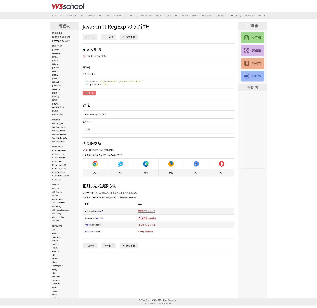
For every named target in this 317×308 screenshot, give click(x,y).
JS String (55, 96)
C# (137, 15)
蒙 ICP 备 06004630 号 (170, 300)
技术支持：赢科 (156, 300)
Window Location (59, 134)
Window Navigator (60, 138)
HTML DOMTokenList (60, 176)
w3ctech (162, 303)
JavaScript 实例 (252, 50)
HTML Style (56, 179)
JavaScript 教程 (252, 76)
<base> (55, 258)
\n (108, 37)
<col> (54, 294)
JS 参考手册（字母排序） (62, 40)
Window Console (59, 127)
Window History (58, 131)
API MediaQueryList (60, 210)
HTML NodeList (58, 172)
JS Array (55, 50)
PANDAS (195, 15)
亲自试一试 (89, 93)
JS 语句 (55, 111)
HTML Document (59, 150)
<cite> (54, 287)
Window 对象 (57, 123)
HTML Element (58, 154)
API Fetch (56, 195)
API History (56, 206)
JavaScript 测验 (252, 63)
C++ (130, 15)
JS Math (55, 78)
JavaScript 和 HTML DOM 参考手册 (252, 37)
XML (176, 15)
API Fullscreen (58, 199)
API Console (57, 192)
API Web (55, 221)
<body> (55, 269)
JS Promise (56, 85)
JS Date (55, 60)
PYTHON (91, 15)
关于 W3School (144, 300)
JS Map (55, 75)
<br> (54, 273)
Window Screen (58, 141)
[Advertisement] (157, 272)
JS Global (56, 67)
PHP (108, 15)
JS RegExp (56, 89)
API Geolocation (58, 203)
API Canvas (56, 188)
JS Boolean (56, 53)
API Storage (57, 213)
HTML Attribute (58, 158)
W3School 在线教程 (68, 6)
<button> (56, 276)
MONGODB (250, 15)
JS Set (54, 93)
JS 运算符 (55, 103)
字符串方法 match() (146, 211)
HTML (54, 15)
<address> (56, 237)
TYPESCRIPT (207, 15)
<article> (55, 244)
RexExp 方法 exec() (146, 224)
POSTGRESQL (236, 15)
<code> (55, 291)
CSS (62, 15)
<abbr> (55, 233)
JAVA (101, 15)
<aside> (55, 248)
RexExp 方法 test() (146, 231)
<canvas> (56, 280)
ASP (259, 15)
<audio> (55, 251)
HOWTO (117, 15)
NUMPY (185, 15)
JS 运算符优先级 (58, 107)
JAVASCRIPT (72, 15)
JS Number (56, 82)
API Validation (58, 217)
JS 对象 (55, 100)
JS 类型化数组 (57, 114)
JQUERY (168, 15)
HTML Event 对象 (59, 165)
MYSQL (158, 15)
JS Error (55, 64)
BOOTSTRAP (146, 15)
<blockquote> (57, 266)
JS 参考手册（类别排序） (62, 37)
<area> (55, 240)
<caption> (56, 284)
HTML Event (57, 161)
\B (90, 37)
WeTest (168, 303)
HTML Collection (59, 168)
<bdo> (54, 262)
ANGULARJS (221, 15)
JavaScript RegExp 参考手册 (129, 37)
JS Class (55, 57)
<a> (53, 230)
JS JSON (55, 71)
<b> (53, 255)
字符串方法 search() (147, 218)
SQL (82, 15)
